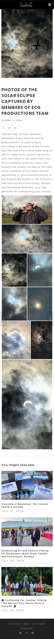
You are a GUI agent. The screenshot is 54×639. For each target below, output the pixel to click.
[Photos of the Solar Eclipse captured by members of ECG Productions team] (3, 128)
